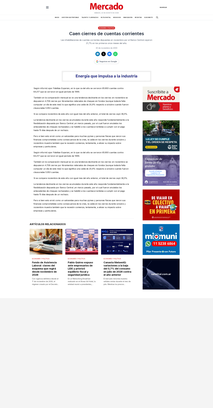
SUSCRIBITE (148, 17)
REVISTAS (138, 17)
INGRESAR (163, 7)
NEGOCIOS (117, 17)
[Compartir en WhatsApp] (115, 54)
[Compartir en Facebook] (109, 54)
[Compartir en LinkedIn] (97, 54)
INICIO (57, 17)
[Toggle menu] (47, 7)
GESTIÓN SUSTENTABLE (70, 17)
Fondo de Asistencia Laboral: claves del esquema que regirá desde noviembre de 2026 (44, 268)
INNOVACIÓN (127, 17)
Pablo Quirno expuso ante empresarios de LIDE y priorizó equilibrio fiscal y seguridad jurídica (80, 268)
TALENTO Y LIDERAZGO (89, 17)
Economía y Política (106, 28)
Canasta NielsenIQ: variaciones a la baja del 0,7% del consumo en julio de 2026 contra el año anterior (117, 268)
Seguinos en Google (108, 61)
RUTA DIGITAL (106, 17)
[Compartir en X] (103, 54)
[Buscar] (157, 17)
